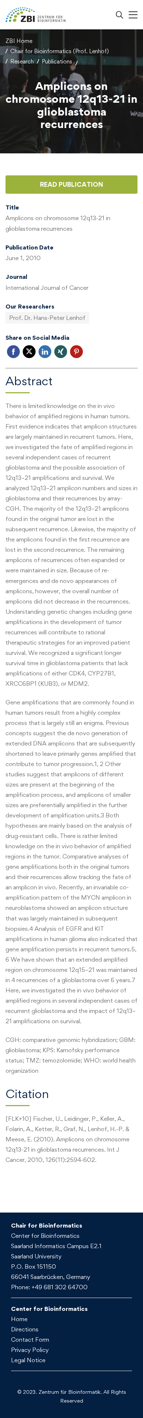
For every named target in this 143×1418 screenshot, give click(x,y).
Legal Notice (28, 1360)
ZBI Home (19, 40)
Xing (60, 351)
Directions (24, 1329)
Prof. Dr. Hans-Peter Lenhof (47, 317)
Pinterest (76, 351)
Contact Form (30, 1339)
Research (22, 61)
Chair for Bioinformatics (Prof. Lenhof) (59, 51)
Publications (57, 61)
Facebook (13, 351)
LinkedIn (44, 351)
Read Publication (71, 184)
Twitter (29, 351)
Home (19, 1319)
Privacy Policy (30, 1349)
